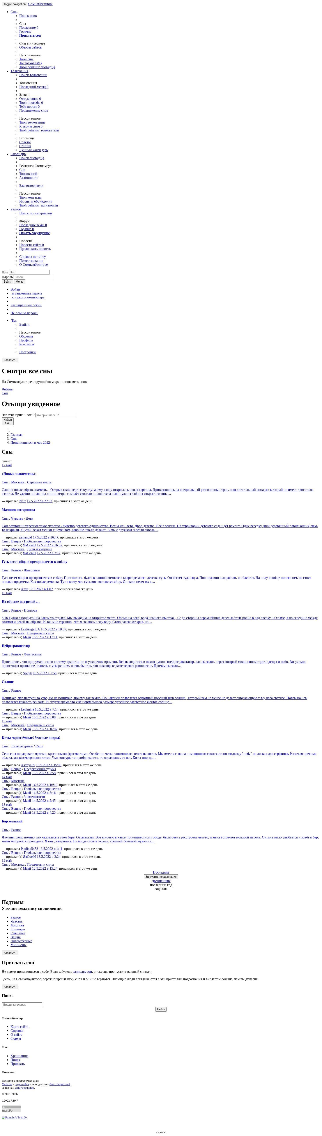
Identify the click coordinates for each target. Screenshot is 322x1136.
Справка (17, 1030)
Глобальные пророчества (42, 541)
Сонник (25, 146)
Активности (28, 177)
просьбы (31, 102)
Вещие (16, 541)
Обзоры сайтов (30, 47)
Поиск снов (28, 16)
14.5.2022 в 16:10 (44, 785)
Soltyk (27, 673)
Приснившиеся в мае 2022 (30, 442)
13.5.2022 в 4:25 (44, 812)
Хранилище (19, 1056)
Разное (16, 209)
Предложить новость (35, 249)
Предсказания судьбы (40, 769)
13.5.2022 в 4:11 (50, 849)
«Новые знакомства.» (19, 474)
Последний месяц (33, 87)
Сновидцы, (19, 154)
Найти (161, 1009)
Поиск (15, 1060)
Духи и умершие (39, 549)
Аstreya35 (28, 765)
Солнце (8, 682)
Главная (16, 434)
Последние (28, 27)
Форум (16, 1038)
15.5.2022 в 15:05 (48, 765)
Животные (32, 570)
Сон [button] (7, 391)
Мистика (18, 482)
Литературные (22, 746)
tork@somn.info (24, 1087)
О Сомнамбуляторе (33, 264)
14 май (7, 777)
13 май (7, 804)
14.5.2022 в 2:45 (44, 800)
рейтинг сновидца (37, 67)
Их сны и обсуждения (35, 201)
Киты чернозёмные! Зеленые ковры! (31, 737)
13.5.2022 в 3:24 (48, 856)
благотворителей (60, 1084)
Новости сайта (31, 245)
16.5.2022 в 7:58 (45, 673)
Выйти (24, 324)
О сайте (16, 1034)
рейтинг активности (38, 205)
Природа (30, 610)
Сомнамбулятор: (40, 4)
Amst (24, 589)
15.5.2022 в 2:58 (44, 773)
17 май (7, 465)
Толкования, (20, 71)
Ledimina (27, 709)
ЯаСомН (29, 545)
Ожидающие (30, 98)
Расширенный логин (26, 305)
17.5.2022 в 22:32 (39, 501)
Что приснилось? (18, 415)
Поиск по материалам (35, 213)
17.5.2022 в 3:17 (48, 553)
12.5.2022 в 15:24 (44, 868)
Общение (26, 336)
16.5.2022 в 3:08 (44, 717)
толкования (32, 122)
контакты (30, 197)
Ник (5, 272)
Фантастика (33, 654)
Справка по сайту (32, 256)
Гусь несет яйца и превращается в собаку (34, 562)
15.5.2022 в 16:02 (44, 729)
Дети (29, 518)
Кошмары (18, 929)
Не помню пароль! (24, 313)
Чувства (17, 518)
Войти (7, 281)
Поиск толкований (33, 75)
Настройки (27, 352)
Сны (14, 438)
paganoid (25, 537)
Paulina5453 (29, 849)
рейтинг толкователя (39, 130)
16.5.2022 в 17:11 (44, 637)
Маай (27, 637)
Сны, (14, 12)
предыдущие (161, 876)
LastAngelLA (30, 629)
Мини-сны (19, 945)
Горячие (25, 31)
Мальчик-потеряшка (18, 509)
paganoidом (22, 1084)
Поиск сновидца (31, 158)
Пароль (7, 277)
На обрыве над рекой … (21, 601)
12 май (7, 860)
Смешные (18, 933)
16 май (7, 593)
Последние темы (33, 225)
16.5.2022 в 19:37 (53, 629)
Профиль (26, 340)
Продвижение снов (33, 110)
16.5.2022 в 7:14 (46, 709)
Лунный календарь (33, 150)
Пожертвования (31, 260)
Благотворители (31, 185)
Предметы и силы (40, 633)
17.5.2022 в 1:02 (41, 589)
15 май (7, 721)
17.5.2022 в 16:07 (49, 545)
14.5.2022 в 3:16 (44, 793)
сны (26, 59)
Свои (39, 746)
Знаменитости (34, 797)
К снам (30, 126)
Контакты (26, 344)
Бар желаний (12, 821)
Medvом (7, 1084)
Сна (22, 170)
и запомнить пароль (26, 293)
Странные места (39, 482)
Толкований (28, 174)
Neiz (22, 501)
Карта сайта (19, 1026)
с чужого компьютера (27, 297)
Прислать (18, 1064)
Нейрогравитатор (16, 646)
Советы (25, 142)
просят (29, 106)
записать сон (82, 971)
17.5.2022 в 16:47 (45, 537)
